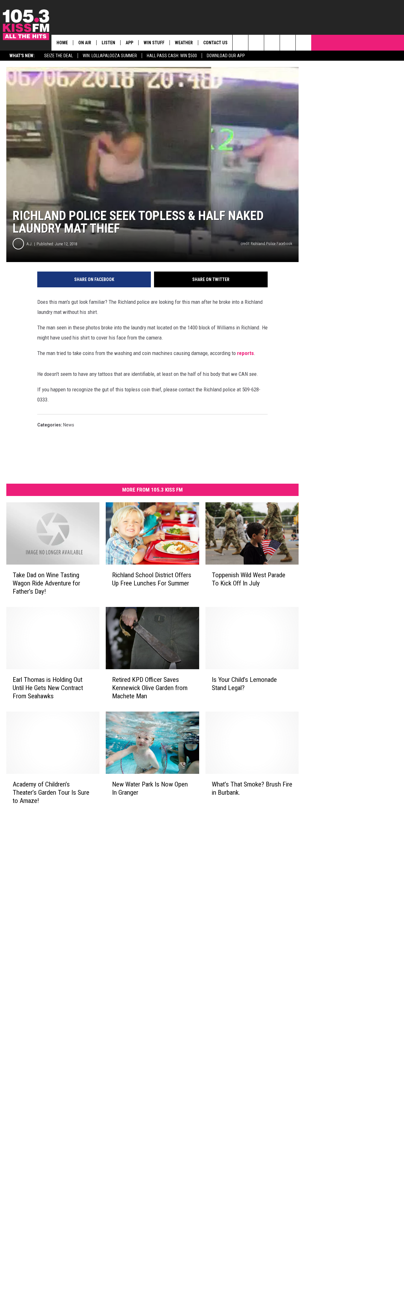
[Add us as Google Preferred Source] (256, 43)
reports (245, 353)
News (68, 424)
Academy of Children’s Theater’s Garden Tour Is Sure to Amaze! (51, 792)
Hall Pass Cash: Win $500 (172, 55)
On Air (84, 42)
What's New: (22, 55)
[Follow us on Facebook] (272, 43)
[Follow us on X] (303, 43)
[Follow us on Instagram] (287, 43)
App (129, 42)
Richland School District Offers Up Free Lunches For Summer (151, 579)
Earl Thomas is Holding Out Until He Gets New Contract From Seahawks (48, 688)
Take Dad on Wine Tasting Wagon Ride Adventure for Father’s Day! (46, 583)
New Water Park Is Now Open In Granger (150, 788)
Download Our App (226, 55)
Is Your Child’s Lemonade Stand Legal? (244, 684)
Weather (184, 42)
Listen (108, 42)
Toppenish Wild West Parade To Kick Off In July (248, 579)
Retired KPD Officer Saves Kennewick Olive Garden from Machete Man (149, 688)
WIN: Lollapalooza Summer (110, 55)
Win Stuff (154, 42)
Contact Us (215, 42)
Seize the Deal (58, 55)
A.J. (30, 244)
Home (62, 42)
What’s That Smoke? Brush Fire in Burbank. (252, 788)
